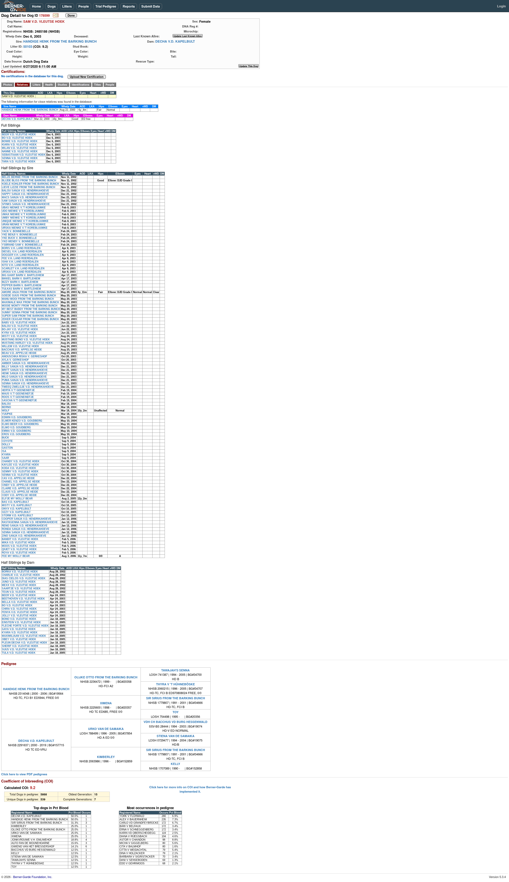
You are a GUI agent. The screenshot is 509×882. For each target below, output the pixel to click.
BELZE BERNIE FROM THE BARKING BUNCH (29, 177)
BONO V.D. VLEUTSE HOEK (19, 618)
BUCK (5, 437)
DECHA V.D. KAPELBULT (175, 41)
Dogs (52, 6)
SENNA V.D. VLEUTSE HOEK (20, 158)
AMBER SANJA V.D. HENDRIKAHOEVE (26, 363)
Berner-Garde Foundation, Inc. (32, 877)
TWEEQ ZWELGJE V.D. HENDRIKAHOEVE (28, 386)
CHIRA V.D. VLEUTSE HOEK (19, 608)
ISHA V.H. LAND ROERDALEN (20, 261)
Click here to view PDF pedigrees (24, 774)
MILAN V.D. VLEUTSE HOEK (19, 148)
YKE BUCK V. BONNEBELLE (19, 237)
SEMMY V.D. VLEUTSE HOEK (20, 471)
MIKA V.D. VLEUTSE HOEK (18, 542)
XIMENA (106, 703)
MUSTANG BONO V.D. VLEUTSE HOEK (26, 339)
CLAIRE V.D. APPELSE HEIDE (20, 488)
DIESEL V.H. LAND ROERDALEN (22, 251)
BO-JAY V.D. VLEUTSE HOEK (20, 329)
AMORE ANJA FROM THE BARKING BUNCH (28, 292)
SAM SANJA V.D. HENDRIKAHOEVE (24, 200)
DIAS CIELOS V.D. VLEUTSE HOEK (23, 578)
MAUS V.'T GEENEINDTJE (18, 393)
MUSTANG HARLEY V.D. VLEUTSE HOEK (27, 342)
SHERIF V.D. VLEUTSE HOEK (20, 646)
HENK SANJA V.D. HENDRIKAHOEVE (24, 373)
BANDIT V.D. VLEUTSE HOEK (20, 539)
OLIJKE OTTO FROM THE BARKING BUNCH (105, 677)
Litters (67, 6)
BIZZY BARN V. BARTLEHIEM (20, 281)
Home (36, 6)
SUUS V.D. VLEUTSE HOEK (19, 649)
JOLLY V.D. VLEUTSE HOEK (19, 615)
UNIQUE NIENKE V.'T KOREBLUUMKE (25, 221)
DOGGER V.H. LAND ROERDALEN (23, 254)
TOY (176, 712)
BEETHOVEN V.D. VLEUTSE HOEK (23, 598)
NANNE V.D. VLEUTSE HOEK (20, 151)
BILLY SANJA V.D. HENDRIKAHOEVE (25, 366)
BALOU (6, 403)
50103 (27, 46)
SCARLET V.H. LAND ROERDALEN (23, 268)
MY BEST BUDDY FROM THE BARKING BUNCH (31, 309)
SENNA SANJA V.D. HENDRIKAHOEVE (25, 383)
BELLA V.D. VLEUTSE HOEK (19, 602)
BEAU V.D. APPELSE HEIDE (19, 353)
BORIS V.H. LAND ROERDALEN (21, 248)
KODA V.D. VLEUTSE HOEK (19, 468)
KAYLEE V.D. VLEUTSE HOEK (20, 464)
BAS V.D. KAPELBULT (15, 501)
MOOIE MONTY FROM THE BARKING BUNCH (29, 305)
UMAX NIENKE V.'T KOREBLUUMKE (24, 214)
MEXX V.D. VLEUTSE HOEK (19, 585)
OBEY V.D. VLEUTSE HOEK (19, 639)
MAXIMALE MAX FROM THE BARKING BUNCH (30, 302)
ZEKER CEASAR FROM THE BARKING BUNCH (30, 319)
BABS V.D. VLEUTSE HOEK (19, 322)
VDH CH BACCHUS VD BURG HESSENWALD (175, 722)
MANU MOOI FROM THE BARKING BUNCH (28, 298)
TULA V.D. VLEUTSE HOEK (18, 652)
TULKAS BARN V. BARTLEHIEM (21, 288)
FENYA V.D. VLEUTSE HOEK (19, 612)
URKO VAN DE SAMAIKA (106, 729)
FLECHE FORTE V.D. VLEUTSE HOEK (25, 625)
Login (501, 6)
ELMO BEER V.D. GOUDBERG (20, 424)
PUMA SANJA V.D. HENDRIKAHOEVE (25, 380)
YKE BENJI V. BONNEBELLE (19, 234)
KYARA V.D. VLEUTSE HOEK (19, 632)
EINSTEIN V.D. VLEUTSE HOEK (21, 622)
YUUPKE (7, 413)
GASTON (7, 447)
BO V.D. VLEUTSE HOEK (17, 137)
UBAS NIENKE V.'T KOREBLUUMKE (24, 207)
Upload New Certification (87, 77)
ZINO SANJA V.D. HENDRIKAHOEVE (24, 535)
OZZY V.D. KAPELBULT (16, 512)
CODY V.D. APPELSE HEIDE (19, 495)
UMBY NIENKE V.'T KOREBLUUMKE (24, 217)
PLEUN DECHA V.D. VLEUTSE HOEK (24, 642)
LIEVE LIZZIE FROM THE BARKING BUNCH (28, 187)
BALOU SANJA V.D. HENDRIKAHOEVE (25, 190)
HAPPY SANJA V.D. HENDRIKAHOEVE (25, 193)
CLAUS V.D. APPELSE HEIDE (20, 491)
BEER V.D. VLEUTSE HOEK (19, 134)
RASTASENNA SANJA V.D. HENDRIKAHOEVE (30, 522)
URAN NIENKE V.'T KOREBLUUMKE (24, 224)
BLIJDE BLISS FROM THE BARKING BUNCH (29, 180)
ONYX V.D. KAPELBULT (16, 508)
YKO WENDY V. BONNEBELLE (20, 241)
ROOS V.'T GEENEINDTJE (18, 397)
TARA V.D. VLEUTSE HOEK (18, 161)
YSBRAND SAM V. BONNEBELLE (22, 244)
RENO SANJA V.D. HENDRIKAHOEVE (25, 525)
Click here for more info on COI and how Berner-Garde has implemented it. (190, 789)
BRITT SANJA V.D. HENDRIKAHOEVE (25, 369)
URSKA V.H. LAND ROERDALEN (21, 271)
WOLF (5, 410)
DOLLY (6, 444)
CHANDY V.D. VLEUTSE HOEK (20, 461)
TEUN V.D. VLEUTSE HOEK (19, 591)
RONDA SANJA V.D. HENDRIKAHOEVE (25, 528)
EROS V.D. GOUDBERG (16, 434)
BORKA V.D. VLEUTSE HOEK (20, 571)
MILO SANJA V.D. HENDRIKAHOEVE (24, 376)
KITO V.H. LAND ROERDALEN (20, 265)
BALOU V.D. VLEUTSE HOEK (20, 325)
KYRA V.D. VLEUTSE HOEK (19, 332)
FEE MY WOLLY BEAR (16, 556)
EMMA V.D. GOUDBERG (16, 430)
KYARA (6, 454)
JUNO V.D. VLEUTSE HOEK (19, 581)
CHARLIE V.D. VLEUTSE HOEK (21, 574)
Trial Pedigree (105, 6)
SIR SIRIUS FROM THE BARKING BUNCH (175, 698)
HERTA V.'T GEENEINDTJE (18, 390)
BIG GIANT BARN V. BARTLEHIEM (23, 275)
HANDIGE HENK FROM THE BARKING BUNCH (60, 41)
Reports (129, 6)
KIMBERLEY (106, 757)
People (83, 6)
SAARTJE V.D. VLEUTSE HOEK (21, 588)
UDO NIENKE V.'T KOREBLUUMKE (23, 210)
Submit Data (150, 6)
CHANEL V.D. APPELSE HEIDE (21, 481)
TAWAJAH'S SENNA (175, 670)
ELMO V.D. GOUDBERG (16, 427)
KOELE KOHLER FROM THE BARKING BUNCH (30, 183)
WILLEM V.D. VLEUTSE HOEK (20, 346)
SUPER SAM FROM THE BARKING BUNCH (28, 315)
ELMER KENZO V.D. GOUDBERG (22, 420)
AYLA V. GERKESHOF (15, 359)
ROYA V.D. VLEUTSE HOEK (19, 552)
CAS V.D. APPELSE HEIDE (18, 478)
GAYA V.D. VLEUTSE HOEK (19, 629)
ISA (4, 451)
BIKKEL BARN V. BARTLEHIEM (21, 278)
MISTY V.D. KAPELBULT (17, 505)
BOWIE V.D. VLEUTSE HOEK (19, 141)
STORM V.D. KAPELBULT (17, 515)
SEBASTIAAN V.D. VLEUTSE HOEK (23, 154)
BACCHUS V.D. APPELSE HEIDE (22, 349)
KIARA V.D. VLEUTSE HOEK (19, 144)
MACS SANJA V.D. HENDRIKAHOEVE (25, 197)
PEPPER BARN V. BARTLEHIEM (21, 285)
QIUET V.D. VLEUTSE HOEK (19, 549)
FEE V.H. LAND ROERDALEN (19, 258)
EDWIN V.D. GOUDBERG (17, 417)
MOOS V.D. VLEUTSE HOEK (19, 545)
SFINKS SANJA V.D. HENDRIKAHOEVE (26, 204)
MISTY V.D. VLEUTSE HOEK (19, 336)
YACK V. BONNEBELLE (16, 231)
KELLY (175, 764)
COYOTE (7, 441)
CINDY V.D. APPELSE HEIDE (19, 484)
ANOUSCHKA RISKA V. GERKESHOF (24, 356)
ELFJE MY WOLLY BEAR (17, 498)
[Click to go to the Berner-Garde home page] (15, 5)
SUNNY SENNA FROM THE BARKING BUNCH (29, 312)
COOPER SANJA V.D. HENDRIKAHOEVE (26, 518)
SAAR (5, 457)
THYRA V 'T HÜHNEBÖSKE (175, 684)
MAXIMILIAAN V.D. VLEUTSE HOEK (24, 635)
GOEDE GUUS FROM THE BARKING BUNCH (29, 295)
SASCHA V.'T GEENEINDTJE (19, 400)
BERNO (6, 407)
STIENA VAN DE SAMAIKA (175, 736)
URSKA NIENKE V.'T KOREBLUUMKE (25, 227)
